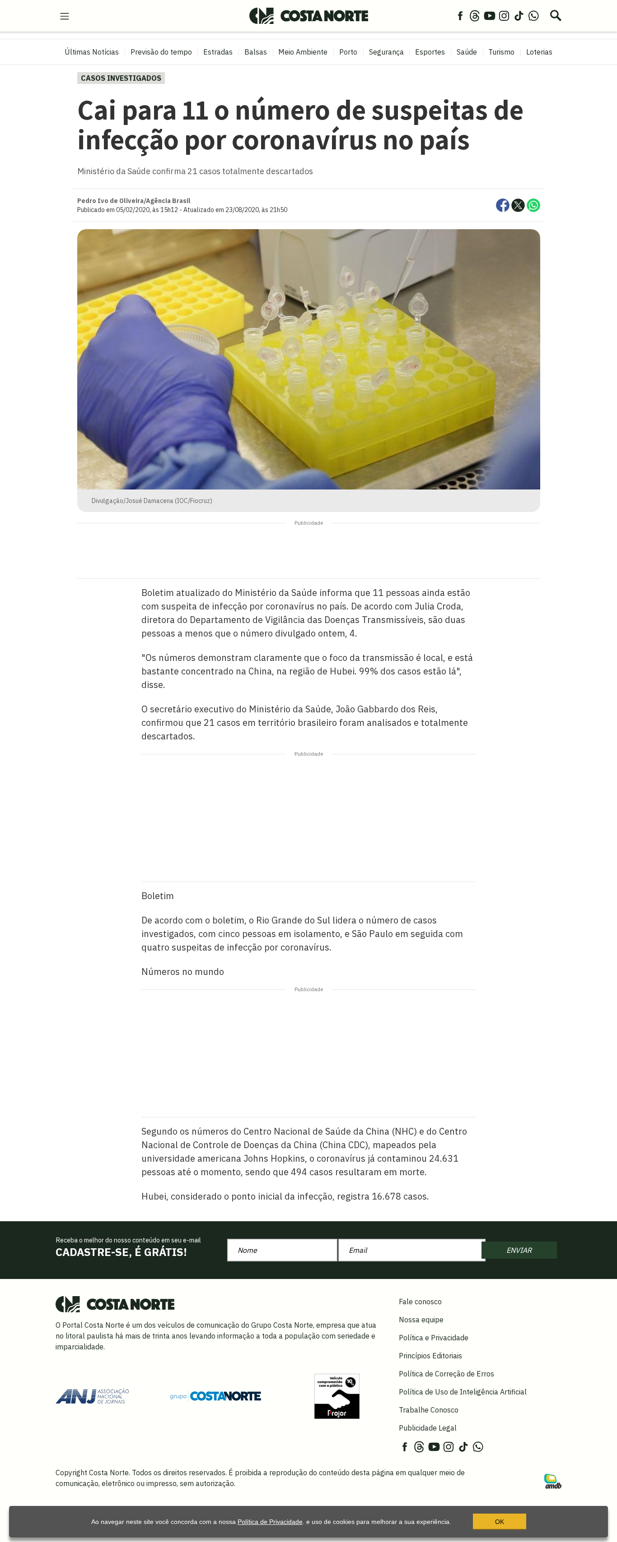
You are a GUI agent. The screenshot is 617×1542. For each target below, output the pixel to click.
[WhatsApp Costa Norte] (533, 15)
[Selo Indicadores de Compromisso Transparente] (337, 1395)
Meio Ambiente (302, 51)
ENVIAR (519, 1250)
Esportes (430, 51)
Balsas (255, 51)
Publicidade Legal (428, 1427)
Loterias (539, 51)
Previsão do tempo (161, 51)
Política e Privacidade (433, 1337)
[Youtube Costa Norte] (489, 15)
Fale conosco (420, 1301)
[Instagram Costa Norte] (504, 15)
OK (499, 1521)
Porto (348, 51)
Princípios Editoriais (430, 1355)
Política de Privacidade (270, 1521)
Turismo (501, 51)
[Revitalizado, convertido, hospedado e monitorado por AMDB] (552, 1480)
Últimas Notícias (92, 51)
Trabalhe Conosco (428, 1409)
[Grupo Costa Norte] (215, 1395)
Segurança (386, 51)
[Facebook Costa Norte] (460, 15)
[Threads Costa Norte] (475, 15)
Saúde (467, 51)
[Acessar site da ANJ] (92, 1395)
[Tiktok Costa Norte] (519, 15)
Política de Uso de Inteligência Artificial (463, 1391)
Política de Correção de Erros (446, 1373)
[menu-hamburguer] (64, 15)
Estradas (218, 51)
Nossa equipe (421, 1319)
